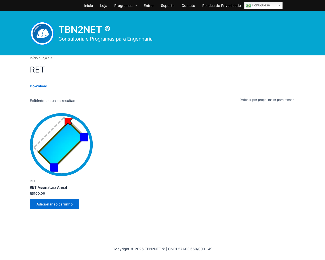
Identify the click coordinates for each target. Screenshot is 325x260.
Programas (123, 5)
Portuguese (260, 5)
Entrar (149, 5)
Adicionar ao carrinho (54, 204)
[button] (134, 5)
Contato (188, 5)
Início (88, 5)
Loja (103, 5)
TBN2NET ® (84, 29)
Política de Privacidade (221, 5)
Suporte (167, 5)
